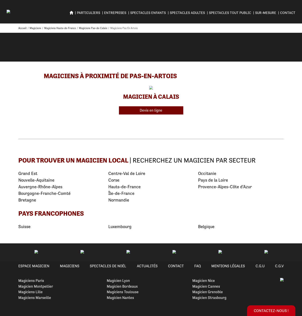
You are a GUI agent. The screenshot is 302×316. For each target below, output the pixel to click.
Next (293, 252)
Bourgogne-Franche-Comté (44, 193)
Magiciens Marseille (34, 297)
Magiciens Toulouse (123, 292)
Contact (287, 13)
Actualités (147, 266)
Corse (113, 180)
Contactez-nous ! (271, 310)
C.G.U (260, 266)
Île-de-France (121, 193)
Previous (9, 252)
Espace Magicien (33, 266)
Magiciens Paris (31, 280)
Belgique (206, 226)
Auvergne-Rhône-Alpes (40, 186)
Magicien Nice (203, 280)
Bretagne (27, 200)
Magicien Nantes (120, 297)
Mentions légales (228, 266)
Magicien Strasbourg (209, 297)
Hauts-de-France (124, 186)
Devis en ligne (151, 110)
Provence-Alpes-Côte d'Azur (225, 186)
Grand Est (27, 173)
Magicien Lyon (118, 280)
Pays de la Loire (213, 180)
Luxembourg (120, 226)
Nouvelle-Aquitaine (36, 180)
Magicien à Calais (151, 96)
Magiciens (69, 266)
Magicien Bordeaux (122, 286)
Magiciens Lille (30, 292)
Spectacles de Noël (108, 266)
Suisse (24, 226)
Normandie (118, 200)
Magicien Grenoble (207, 292)
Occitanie (207, 173)
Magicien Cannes (206, 286)
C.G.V (279, 266)
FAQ (197, 266)
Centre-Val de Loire (126, 173)
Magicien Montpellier (35, 286)
